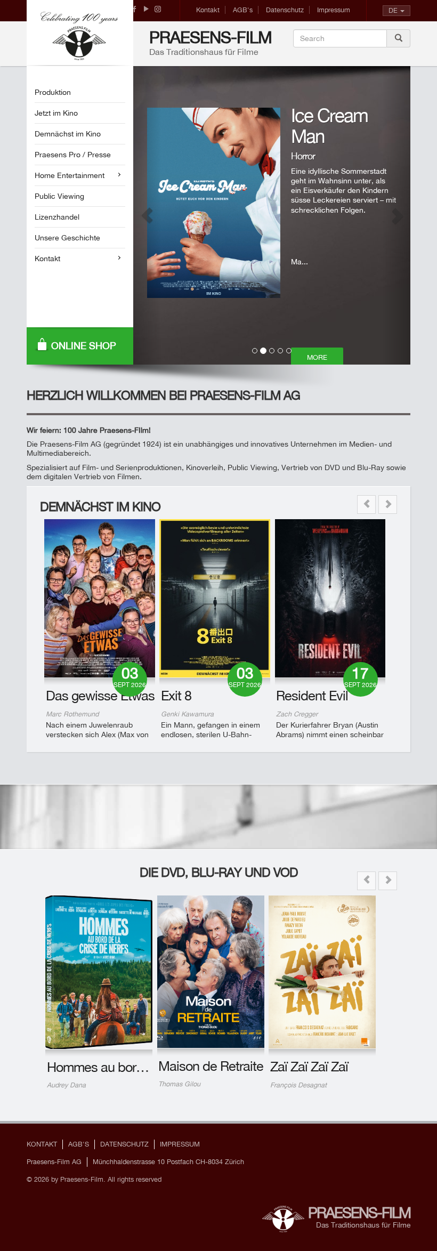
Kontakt (208, 10)
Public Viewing (59, 196)
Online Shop (83, 345)
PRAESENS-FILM (210, 37)
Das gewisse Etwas (100, 695)
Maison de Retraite (210, 1066)
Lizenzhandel (57, 217)
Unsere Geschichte (67, 237)
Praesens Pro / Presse (73, 154)
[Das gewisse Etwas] (99, 598)
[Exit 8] (214, 598)
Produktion (53, 92)
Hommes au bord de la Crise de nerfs (150, 1067)
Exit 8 (176, 695)
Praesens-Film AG (54, 1162)
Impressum (333, 10)
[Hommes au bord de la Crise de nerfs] (98, 972)
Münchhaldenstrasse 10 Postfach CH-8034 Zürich (168, 1162)
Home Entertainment (69, 175)
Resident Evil (312, 695)
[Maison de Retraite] (210, 971)
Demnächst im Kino (68, 134)
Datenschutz (285, 10)
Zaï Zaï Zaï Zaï (309, 1066)
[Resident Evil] (330, 598)
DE (393, 10)
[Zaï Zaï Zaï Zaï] (322, 971)
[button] (147, 215)
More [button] (317, 357)
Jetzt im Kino (56, 113)
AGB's (243, 10)
